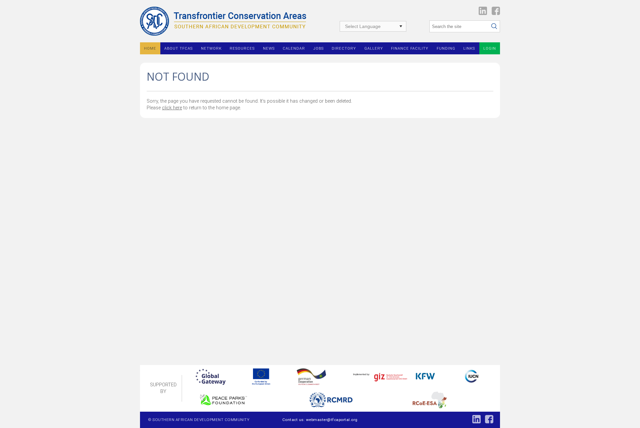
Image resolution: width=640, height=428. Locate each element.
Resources (242, 48)
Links (469, 48)
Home (150, 48)
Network (211, 48)
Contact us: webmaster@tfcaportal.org (320, 419)
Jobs (318, 48)
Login (489, 48)
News (269, 48)
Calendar (294, 48)
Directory (344, 48)
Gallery (373, 48)
